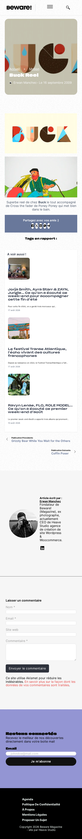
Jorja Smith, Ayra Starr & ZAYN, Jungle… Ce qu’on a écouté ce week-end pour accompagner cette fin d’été (38, 294)
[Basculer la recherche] (68, 7)
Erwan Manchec (50, 501)
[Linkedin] (42, 549)
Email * (11, 618)
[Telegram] (48, 226)
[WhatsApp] (44, 226)
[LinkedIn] (40, 226)
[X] (36, 226)
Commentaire (17, 641)
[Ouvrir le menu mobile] (50, 6)
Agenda (27, 799)
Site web (12, 630)
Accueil (14, 69)
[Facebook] (32, 226)
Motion (34, 69)
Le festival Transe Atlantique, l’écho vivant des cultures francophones (37, 352)
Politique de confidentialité (41, 804)
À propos (28, 809)
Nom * (10, 607)
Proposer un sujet (34, 820)
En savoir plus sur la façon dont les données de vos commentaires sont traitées (40, 683)
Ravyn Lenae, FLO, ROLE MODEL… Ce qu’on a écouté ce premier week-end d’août (40, 409)
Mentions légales (34, 814)
